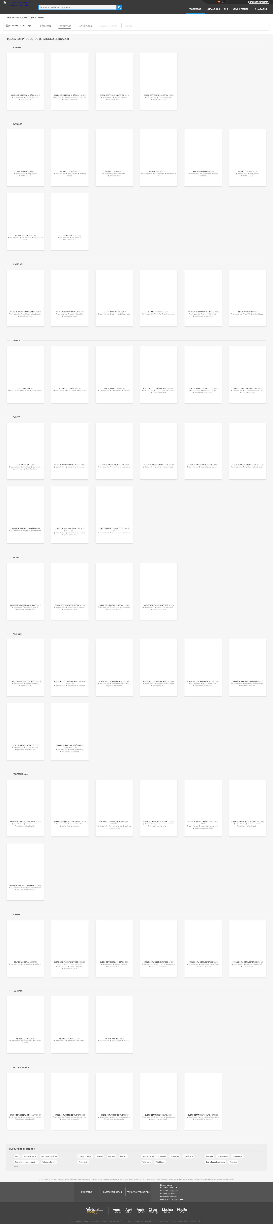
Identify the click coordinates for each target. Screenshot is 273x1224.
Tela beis (111, 1156)
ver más (16, 1166)
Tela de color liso (48, 1162)
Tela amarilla (223, 1156)
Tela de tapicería (29, 1156)
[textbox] (77, 7)
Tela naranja (237, 1156)
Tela (16, 1156)
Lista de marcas (166, 1185)
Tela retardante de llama (215, 1162)
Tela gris (100, 1156)
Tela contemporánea (49, 1156)
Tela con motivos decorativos (26, 1162)
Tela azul (123, 1156)
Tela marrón (83, 1162)
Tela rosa (233, 1162)
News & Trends (240, 9)
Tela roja (209, 1156)
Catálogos (213, 9)
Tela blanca (160, 1162)
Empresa (45, 25)
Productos (195, 9)
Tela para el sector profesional (154, 1156)
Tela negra (146, 1162)
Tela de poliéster (85, 1156)
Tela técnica (188, 1156)
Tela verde (175, 1156)
